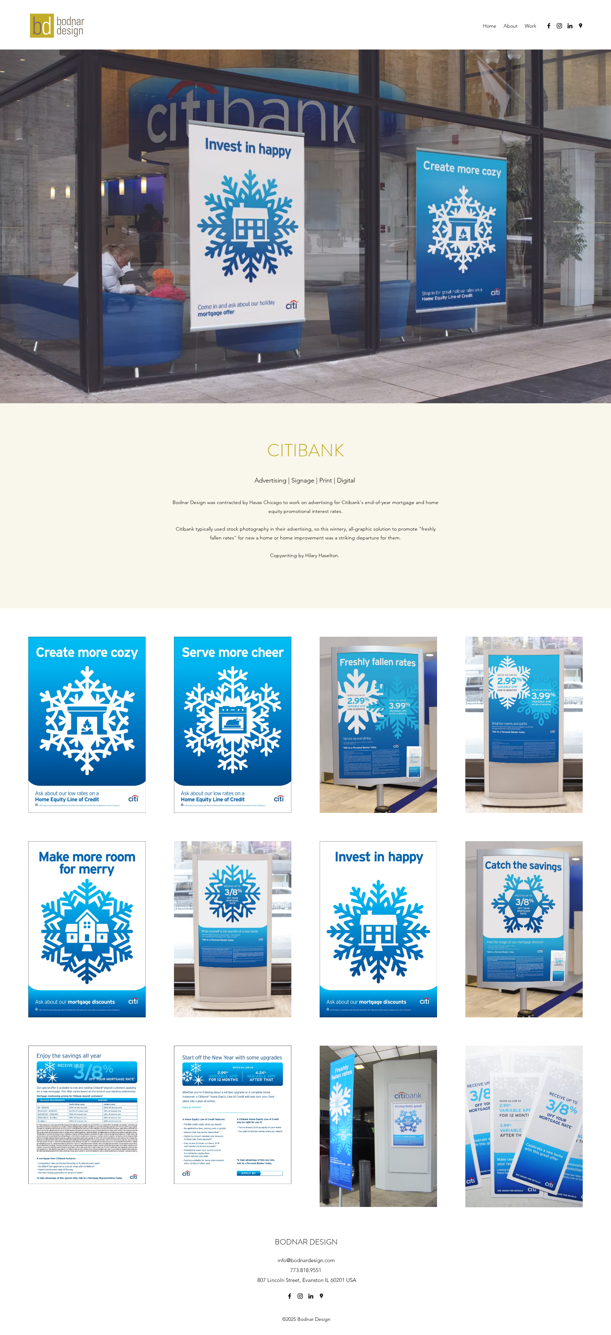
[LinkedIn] (570, 25)
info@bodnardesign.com (306, 1260)
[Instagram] (559, 25)
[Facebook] (548, 25)
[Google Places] (580, 25)
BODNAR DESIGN (306, 1241)
